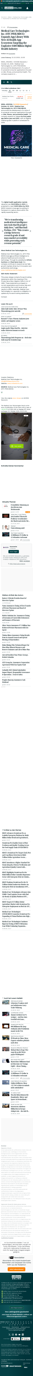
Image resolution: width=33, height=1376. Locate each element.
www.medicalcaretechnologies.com (13, 270)
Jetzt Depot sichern (16, 1307)
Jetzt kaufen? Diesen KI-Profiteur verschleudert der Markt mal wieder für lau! (20, 518)
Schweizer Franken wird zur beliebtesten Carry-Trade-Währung (19, 1005)
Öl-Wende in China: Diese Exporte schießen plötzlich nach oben (20, 1040)
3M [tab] (17, 90)
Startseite (3, 17)
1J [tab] (20, 90)
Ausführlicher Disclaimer (7, 1238)
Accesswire (12, 53)
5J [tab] (26, 90)
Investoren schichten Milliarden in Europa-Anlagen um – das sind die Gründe (20, 1108)
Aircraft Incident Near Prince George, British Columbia (15, 656)
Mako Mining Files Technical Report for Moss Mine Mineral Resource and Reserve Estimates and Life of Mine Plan (16, 647)
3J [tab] (23, 90)
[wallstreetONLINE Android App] (25, 1340)
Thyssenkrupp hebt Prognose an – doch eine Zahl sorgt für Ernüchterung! (16, 338)
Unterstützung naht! (18, 528)
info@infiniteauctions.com (10, 381)
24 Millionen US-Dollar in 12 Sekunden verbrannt (19, 536)
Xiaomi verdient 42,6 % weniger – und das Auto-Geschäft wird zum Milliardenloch (19, 1017)
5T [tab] (10, 90)
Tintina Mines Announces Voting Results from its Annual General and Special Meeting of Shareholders (16, 637)
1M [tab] (13, 90)
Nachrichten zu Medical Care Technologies (15, 18)
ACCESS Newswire (20, 104)
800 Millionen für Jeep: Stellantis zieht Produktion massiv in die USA (20, 1028)
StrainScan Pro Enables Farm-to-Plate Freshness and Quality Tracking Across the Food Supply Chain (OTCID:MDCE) (15, 845)
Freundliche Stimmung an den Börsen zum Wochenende (20, 507)
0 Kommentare (13, 27)
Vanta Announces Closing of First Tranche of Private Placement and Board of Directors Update (16, 608)
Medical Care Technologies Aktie (22, 17)
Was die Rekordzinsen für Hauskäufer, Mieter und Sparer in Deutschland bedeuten (20, 1097)
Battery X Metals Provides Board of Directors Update (14, 599)
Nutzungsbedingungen (17, 1330)
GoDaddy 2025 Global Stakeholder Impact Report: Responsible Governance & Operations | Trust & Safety (16, 672)
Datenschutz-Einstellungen (16, 1328)
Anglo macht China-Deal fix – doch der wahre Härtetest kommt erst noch (14, 329)
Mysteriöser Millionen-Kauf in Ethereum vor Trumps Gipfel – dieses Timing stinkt (20, 1063)
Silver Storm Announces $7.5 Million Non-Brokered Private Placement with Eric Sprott (16, 627)
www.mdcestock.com (14, 383)
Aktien (9, 17)
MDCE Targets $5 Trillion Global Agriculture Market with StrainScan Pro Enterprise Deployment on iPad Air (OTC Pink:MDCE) (16, 904)
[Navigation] (2, 8)
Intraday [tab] (4, 90)
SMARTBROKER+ (26, 1300)
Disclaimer (15, 1327)
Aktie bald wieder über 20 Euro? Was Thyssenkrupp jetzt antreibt (14, 310)
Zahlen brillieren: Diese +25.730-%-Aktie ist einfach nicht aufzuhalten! (20, 1085)
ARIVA (23, 1346)
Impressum (6, 1327)
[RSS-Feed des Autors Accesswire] (9, 564)
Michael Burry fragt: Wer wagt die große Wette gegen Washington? (19, 1052)
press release (16, 398)
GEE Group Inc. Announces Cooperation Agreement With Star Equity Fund (16, 663)
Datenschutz (25, 1327)
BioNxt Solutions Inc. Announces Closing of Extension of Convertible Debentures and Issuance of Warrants (16, 617)
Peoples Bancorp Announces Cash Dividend (13, 681)
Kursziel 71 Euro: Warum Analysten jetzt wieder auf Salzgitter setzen (15, 320)
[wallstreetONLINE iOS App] (15, 1340)
